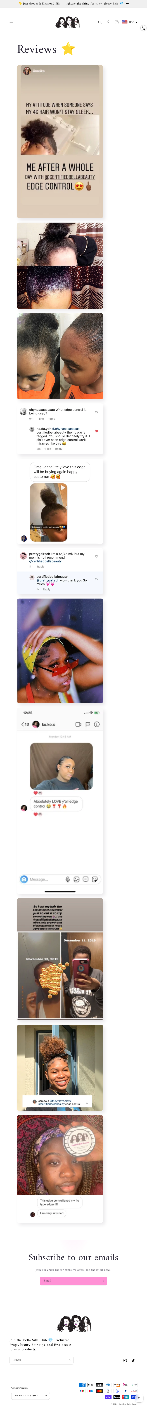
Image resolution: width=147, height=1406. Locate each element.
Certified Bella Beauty (128, 1404)
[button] (11, 22)
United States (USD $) (27, 1396)
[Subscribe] (103, 1281)
